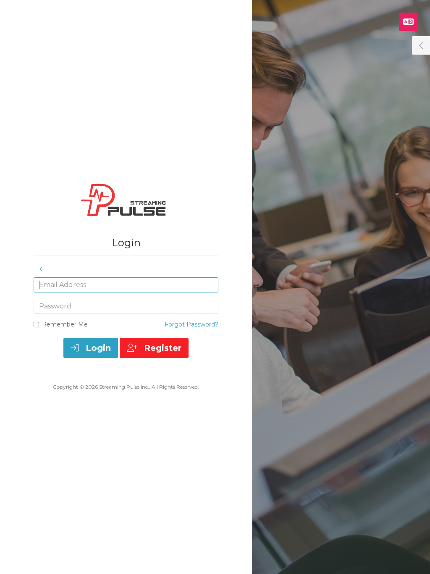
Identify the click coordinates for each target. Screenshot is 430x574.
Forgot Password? (191, 324)
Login (97, 348)
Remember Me (65, 324)
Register (161, 348)
